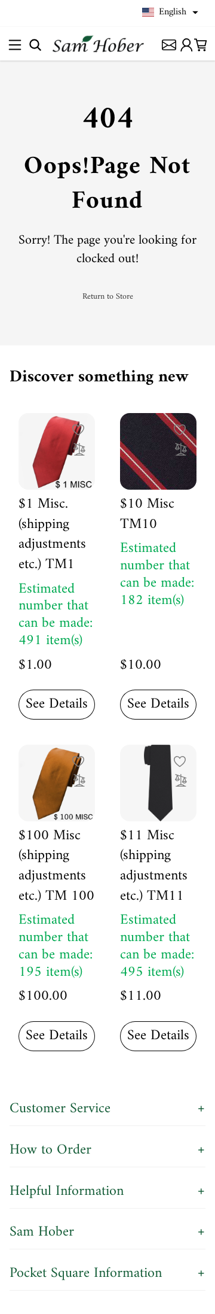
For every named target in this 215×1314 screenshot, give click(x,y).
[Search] (35, 44)
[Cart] (201, 44)
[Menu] (14, 44)
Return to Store (107, 297)
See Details (57, 704)
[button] (170, 12)
